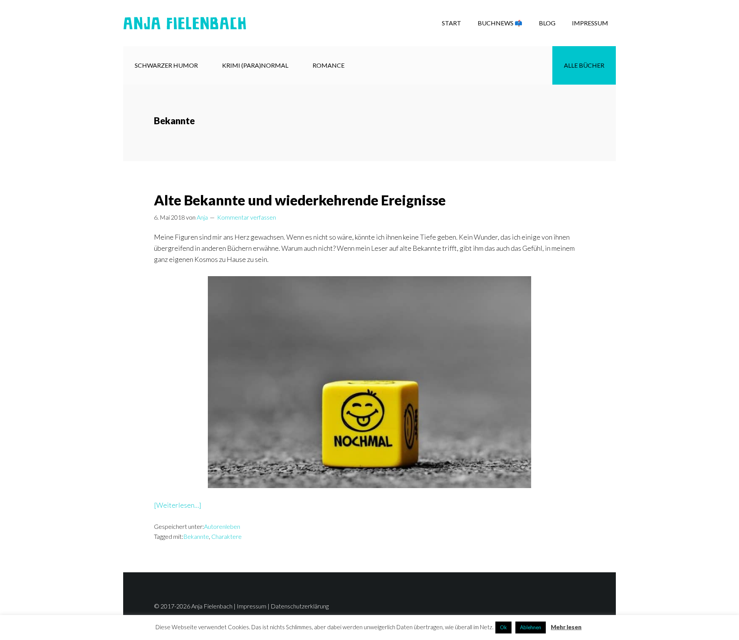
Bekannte (196, 536)
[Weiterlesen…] (177, 505)
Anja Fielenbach (184, 23)
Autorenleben (222, 526)
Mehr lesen (566, 626)
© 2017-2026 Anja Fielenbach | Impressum (210, 606)
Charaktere (226, 536)
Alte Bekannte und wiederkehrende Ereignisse (300, 200)
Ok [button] (503, 627)
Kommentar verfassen (246, 217)
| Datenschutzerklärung (297, 606)
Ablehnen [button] (530, 627)
